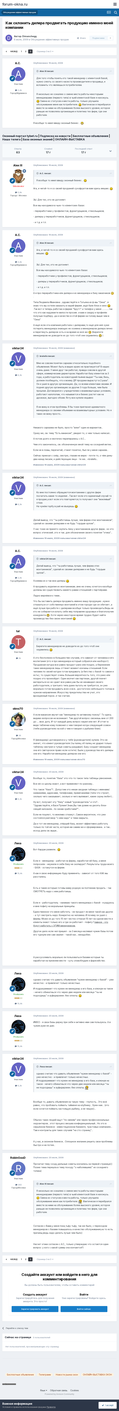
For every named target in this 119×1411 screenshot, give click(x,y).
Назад (14, 51)
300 (19, 1184)
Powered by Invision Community (59, 1394)
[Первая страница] (6, 51)
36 (19, 735)
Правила (51, 1407)
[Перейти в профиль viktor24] (18, 359)
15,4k (19, 873)
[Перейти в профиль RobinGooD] (18, 1169)
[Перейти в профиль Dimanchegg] (8, 38)
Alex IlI (17, 165)
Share (82, 38)
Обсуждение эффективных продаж (50, 39)
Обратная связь (58, 1390)
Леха (17, 843)
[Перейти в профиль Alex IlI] (18, 176)
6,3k (19, 375)
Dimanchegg (29, 36)
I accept (108, 1405)
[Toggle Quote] (37, 71)
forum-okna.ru (15, 4)
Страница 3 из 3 (44, 51)
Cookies (74, 1390)
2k (19, 658)
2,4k (19, 90)
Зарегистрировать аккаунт (35, 1309)
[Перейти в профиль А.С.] (18, 74)
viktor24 (18, 348)
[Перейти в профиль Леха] (18, 854)
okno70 (18, 708)
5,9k (19, 192)
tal (18, 631)
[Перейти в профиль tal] (18, 642)
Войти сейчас (84, 1309)
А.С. (18, 63)
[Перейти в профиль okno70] (18, 719)
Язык (43, 1390)
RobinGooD (18, 1157)
